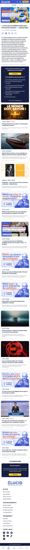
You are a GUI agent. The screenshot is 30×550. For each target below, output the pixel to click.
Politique (21, 5)
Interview (4, 121)
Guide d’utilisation (7, 499)
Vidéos (27, 548)
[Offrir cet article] (6, 33)
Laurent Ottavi (13, 30)
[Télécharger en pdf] (9, 33)
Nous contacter (6, 492)
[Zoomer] (12, 33)
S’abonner (15, 73)
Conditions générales (8, 510)
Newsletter (5, 518)
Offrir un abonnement (8, 525)
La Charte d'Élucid (7, 512)
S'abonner (15, 474)
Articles (8, 548)
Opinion (3, 238)
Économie (14, 5)
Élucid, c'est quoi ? (7, 496)
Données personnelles (8, 507)
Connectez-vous (18, 100)
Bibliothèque (4, 180)
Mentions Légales (7, 505)
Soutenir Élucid (6, 523)
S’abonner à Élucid (7, 521)
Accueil (3, 548)
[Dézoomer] (15, 33)
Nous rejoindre (6, 494)
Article (3, 209)
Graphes (14, 548)
